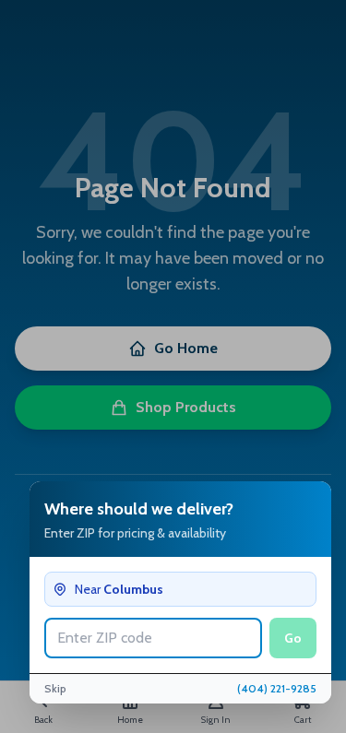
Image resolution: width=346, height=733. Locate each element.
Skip (55, 688)
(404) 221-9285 (276, 688)
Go (293, 638)
